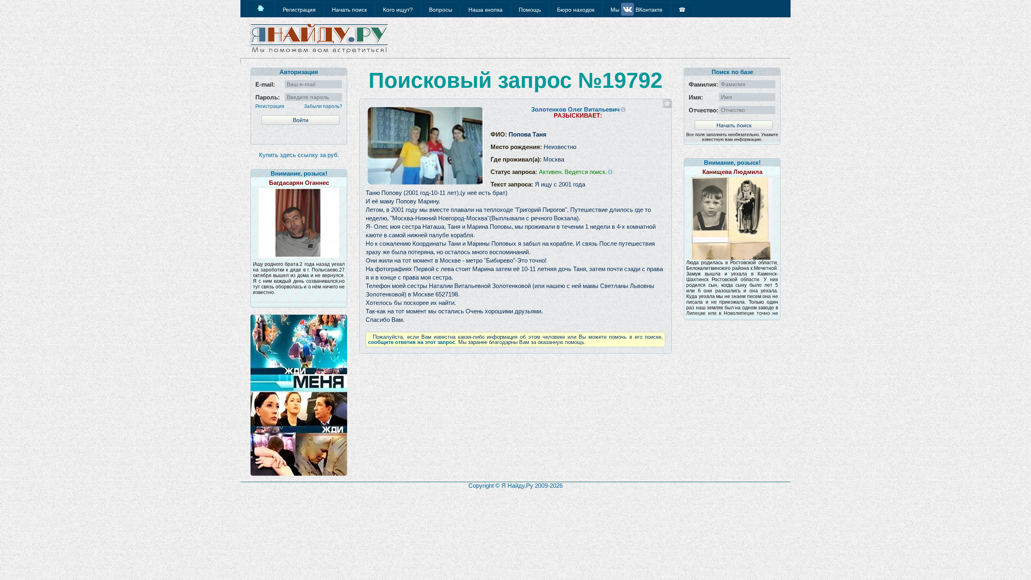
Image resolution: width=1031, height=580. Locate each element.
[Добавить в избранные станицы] (667, 103)
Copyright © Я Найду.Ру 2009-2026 (515, 485)
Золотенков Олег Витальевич (575, 109)
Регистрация (269, 106)
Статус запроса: (549, 171)
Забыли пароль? (323, 106)
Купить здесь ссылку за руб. (299, 154)
